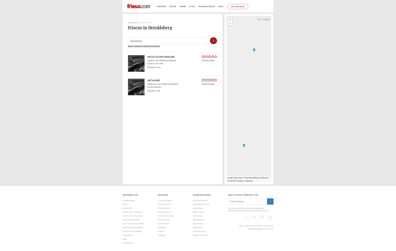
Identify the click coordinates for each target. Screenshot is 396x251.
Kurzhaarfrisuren (200, 200)
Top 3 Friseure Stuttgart (132, 231)
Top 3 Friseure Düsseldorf (133, 223)
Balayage (161, 227)
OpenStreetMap (251, 177)
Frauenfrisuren (164, 208)
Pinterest (262, 217)
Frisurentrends (164, 204)
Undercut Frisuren (201, 235)
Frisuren (161, 6)
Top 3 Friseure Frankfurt (133, 216)
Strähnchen (197, 216)
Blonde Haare (198, 220)
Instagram (270, 217)
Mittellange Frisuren (201, 204)
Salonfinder (238, 7)
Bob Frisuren (198, 212)
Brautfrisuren (163, 223)
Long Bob (161, 235)
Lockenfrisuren (199, 231)
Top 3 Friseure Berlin (131, 220)
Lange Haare (198, 208)
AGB (241, 226)
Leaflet (230, 177)
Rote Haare (197, 227)
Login (125, 239)
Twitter (254, 217)
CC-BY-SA (231, 180)
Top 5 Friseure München (133, 212)
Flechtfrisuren (164, 220)
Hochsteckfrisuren (166, 216)
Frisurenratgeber (165, 200)
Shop (221, 6)
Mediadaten (128, 235)
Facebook (246, 217)
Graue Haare (198, 223)
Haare (183, 6)
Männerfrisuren (164, 212)
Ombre (161, 231)
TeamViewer (128, 243)
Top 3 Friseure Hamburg (132, 227)
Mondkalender (206, 6)
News (125, 204)
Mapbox (249, 180)
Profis (172, 6)
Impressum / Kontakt (253, 226)
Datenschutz (262, 210)
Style (192, 6)
